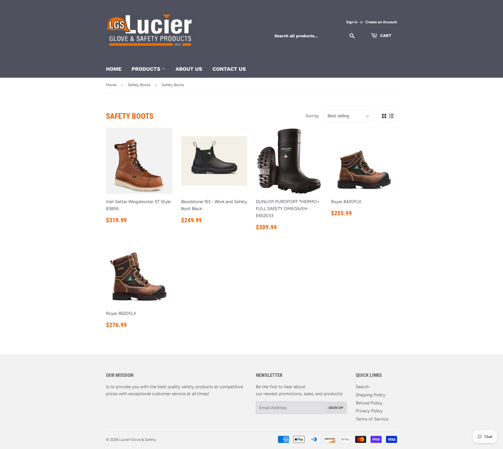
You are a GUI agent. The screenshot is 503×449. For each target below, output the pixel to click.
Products (147, 69)
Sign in (351, 22)
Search (362, 386)
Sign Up (336, 408)
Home (113, 69)
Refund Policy (369, 403)
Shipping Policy (370, 394)
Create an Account (381, 22)
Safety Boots (139, 85)
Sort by (312, 115)
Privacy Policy (369, 410)
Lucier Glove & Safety (137, 439)
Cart (385, 35)
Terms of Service (372, 419)
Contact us (229, 69)
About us (189, 69)
